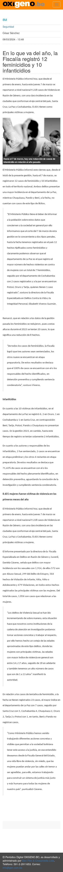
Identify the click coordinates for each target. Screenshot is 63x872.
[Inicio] (23, 5)
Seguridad (8, 26)
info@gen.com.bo (12, 867)
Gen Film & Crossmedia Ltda (38, 860)
